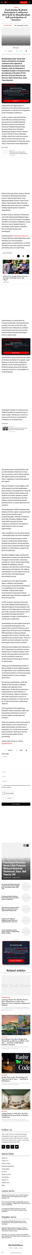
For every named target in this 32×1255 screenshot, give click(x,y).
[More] (26, 51)
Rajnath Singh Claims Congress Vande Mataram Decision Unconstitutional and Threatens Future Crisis (15, 1229)
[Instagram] (8, 1147)
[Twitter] (12, 1147)
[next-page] (27, 845)
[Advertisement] (16, 175)
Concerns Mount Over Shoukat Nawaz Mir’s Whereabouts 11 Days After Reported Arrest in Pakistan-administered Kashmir (16, 1002)
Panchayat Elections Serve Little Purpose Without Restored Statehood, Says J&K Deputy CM (14, 868)
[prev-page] (24, 845)
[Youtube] (17, 1147)
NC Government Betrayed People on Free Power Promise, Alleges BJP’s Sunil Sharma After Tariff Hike (11, 887)
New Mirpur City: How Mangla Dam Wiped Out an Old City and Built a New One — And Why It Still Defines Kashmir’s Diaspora (15, 1042)
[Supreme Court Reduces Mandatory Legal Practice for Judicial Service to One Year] (26, 920)
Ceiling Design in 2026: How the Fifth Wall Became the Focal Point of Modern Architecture (15, 1115)
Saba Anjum (9, 25)
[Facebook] (3, 1147)
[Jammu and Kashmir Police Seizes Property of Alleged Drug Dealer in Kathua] (26, 931)
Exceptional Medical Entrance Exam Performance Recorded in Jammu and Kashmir (10, 898)
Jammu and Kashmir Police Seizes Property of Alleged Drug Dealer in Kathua (10, 931)
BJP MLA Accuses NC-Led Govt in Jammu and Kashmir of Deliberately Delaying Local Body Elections (16, 1236)
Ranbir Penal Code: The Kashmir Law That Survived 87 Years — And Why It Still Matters (15, 1079)
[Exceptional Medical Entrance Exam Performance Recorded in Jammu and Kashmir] (26, 897)
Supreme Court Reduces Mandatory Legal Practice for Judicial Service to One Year (10, 920)
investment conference (20, 236)
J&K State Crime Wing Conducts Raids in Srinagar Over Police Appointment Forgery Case (10, 909)
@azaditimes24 (7, 743)
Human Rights (6, 997)
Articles (16, 7)
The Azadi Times (7, 877)
